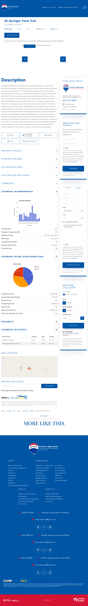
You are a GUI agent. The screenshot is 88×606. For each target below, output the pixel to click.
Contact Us (65, 109)
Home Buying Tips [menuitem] (40, 475)
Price (64, 299)
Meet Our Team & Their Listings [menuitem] (27, 494)
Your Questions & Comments (70, 222)
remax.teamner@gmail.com (45, 519)
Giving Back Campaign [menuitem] (61, 480)
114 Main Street (55, 558)
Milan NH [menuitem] (10, 480)
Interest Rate (67, 314)
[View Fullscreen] (3, 364)
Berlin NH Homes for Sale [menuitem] (15, 465)
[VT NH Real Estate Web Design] (79, 600)
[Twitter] (44, 527)
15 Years (75, 294)
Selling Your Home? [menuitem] (40, 480)
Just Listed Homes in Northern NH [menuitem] (17, 468)
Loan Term (66, 292)
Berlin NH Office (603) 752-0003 (68, 7)
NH (14, 411)
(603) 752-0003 (28, 513)
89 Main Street (55, 535)
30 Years (67, 294)
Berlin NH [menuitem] (10, 470)
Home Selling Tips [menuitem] (40, 483)
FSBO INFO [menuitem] (58, 475)
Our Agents (72, 109)
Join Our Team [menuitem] (22, 504)
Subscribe (73, 168)
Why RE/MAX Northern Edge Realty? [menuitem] (28, 499)
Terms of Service (73, 272)
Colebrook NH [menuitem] (12, 475)
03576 (32, 411)
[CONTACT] (11, 35)
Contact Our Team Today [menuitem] (52, 494)
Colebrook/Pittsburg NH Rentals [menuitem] (54, 499)
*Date (64, 207)
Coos (18, 411)
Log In (46, 7)
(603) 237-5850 (26, 558)
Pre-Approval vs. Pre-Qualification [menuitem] (44, 465)
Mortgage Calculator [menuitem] (41, 478)
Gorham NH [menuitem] (11, 473)
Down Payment (67, 307)
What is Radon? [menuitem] (59, 478)
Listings (9, 411)
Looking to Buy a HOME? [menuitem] (42, 468)
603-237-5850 (69, 101)
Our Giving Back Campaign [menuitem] (26, 501)
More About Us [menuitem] (23, 496)
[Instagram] (50, 527)
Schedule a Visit (79, 188)
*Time (64, 214)
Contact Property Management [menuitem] (53, 496)
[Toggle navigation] (84, 8)
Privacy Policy (74, 161)
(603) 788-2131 (27, 535)
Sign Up (53, 7)
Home (3, 411)
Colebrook (25, 411)
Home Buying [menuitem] (39, 473)
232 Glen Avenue (55, 513)
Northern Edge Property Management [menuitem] (18, 485)
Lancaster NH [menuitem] (11, 478)
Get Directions (49, 386)
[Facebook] (38, 527)
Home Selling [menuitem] (58, 465)
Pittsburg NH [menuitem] (11, 483)
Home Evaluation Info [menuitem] (61, 473)
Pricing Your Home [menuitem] (60, 468)
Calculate (73, 325)
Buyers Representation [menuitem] (41, 470)
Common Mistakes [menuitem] (60, 470)
